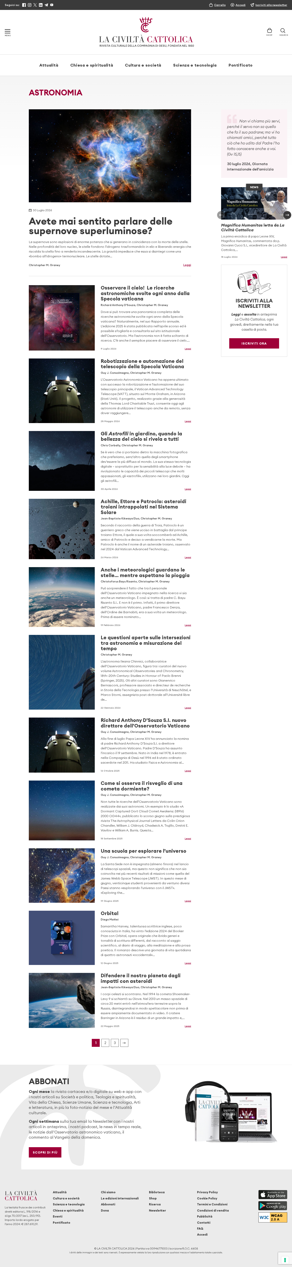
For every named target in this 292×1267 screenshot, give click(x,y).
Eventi (57, 1216)
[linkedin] (41, 5)
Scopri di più (45, 1152)
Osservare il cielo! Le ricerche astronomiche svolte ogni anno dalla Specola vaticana (145, 293)
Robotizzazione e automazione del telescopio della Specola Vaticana (142, 364)
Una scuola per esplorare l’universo (143, 851)
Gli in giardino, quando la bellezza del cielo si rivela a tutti (141, 436)
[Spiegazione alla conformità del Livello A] (272, 1217)
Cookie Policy (207, 1198)
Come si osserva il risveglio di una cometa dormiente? (142, 786)
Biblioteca (157, 1192)
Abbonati (108, 1204)
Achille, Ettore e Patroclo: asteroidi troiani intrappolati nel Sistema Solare (143, 506)
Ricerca (155, 1204)
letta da (252, 227)
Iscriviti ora (254, 343)
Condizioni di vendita (213, 1210)
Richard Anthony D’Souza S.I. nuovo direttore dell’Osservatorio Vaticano (145, 723)
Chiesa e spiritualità (91, 65)
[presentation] (221, 215)
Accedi (202, 1234)
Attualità (48, 65)
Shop (153, 1198)
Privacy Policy (207, 1192)
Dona (105, 1210)
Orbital (109, 913)
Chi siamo (108, 1192)
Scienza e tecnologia (195, 65)
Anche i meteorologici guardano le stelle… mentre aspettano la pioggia (145, 572)
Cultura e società (143, 65)
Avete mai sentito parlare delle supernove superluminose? (100, 226)
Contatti (203, 1222)
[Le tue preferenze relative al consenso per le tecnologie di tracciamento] (285, 1260)
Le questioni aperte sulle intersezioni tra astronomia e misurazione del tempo (145, 643)
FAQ (200, 1228)
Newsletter (157, 1210)
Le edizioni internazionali (120, 1198)
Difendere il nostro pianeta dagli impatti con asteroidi (141, 978)
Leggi (187, 265)
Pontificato (241, 65)
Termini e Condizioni (212, 1204)
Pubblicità (204, 1216)
